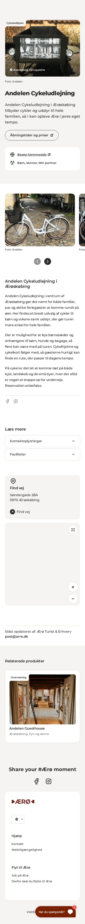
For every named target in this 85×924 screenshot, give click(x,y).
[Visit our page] (48, 781)
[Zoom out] (73, 599)
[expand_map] (73, 529)
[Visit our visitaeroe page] (36, 781)
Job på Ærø (20, 875)
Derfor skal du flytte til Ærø (32, 881)
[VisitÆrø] (23, 801)
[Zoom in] (73, 587)
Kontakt (18, 844)
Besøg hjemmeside (32, 154)
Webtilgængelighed (27, 850)
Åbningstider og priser (29, 135)
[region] (42, 564)
